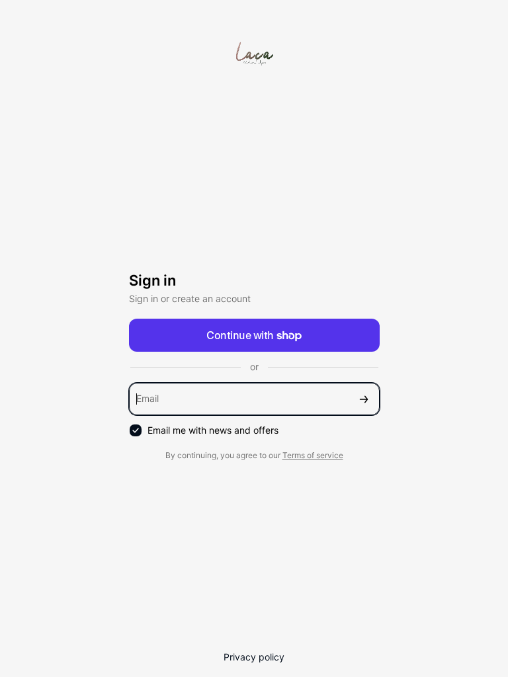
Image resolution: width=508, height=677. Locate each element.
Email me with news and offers (213, 430)
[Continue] (364, 399)
